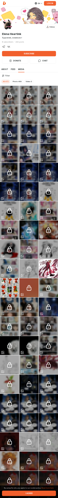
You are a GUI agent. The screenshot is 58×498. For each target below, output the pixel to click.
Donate (17, 61)
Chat (45, 61)
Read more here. (47, 488)
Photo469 (17, 81)
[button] (4, 3)
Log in (50, 3)
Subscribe (29, 54)
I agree (29, 493)
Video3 (29, 81)
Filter (7, 76)
